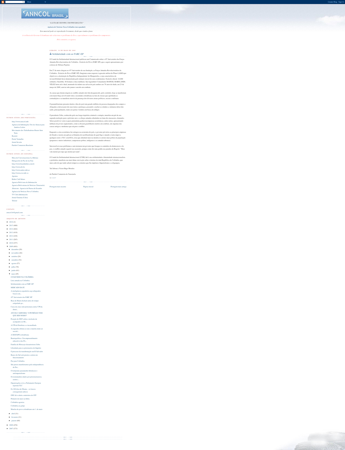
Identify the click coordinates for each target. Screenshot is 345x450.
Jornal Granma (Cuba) (20, 197)
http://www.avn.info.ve (20, 173)
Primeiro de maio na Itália (20, 398)
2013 (11, 232)
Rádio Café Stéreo (18, 179)
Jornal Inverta (17, 142)
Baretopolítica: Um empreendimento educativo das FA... (24, 339)
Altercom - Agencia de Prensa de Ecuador (27, 188)
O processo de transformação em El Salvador (27, 351)
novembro (15, 253)
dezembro (15, 249)
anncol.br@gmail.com (14, 212)
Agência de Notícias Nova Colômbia (25, 191)
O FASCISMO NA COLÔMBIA (22, 277)
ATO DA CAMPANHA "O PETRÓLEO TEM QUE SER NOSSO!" (27, 314)
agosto (14, 263)
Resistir (14, 136)
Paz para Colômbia (18, 361)
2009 (11, 246)
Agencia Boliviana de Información (24, 182)
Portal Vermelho (18, 139)
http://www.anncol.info (20, 121)
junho (13, 270)
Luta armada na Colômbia (20, 280)
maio (13, 274)
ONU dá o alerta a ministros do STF (23, 395)
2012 (11, 236)
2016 (11, 222)
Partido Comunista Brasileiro (22, 145)
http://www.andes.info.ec (21, 170)
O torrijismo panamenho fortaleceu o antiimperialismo (24, 372)
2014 (11, 229)
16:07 (54, 178)
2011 (11, 239)
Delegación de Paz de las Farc (22, 160)
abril (13, 413)
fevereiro (14, 417)
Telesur (14, 200)
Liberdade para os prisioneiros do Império (26, 348)
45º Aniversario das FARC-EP (21, 297)
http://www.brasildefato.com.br (23, 164)
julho (13, 267)
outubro (14, 256)
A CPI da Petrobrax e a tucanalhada (23, 325)
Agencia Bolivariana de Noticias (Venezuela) (28, 185)
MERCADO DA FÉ (18, 287)
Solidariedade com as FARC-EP (68, 53)
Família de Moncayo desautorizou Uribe (25, 344)
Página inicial (88, 186)
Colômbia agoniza (17, 402)
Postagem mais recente (58, 186)
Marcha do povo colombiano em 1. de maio (26, 409)
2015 (11, 225)
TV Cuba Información (20, 194)
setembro (14, 260)
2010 (11, 243)
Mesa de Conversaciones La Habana (25, 158)
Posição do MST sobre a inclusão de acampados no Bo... (24, 320)
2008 (11, 425)
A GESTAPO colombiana (20, 334)
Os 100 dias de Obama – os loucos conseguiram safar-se (23, 390)
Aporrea (15, 176)
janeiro (14, 420)
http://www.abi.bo (18, 167)
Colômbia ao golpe (18, 405)
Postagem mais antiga (118, 186)
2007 (11, 428)
